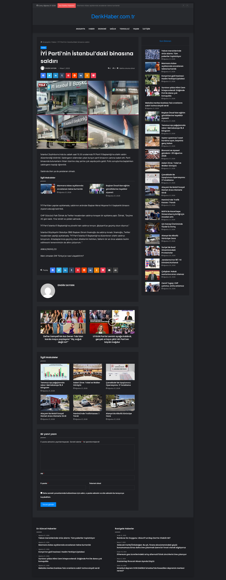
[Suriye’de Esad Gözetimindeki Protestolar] (152, 251)
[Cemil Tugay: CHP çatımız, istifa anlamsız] (152, 287)
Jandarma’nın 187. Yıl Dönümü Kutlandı (171, 261)
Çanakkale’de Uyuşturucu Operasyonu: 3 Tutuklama (118, 383)
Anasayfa (80, 29)
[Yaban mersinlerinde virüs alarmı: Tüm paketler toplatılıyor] (152, 54)
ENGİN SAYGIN (50, 68)
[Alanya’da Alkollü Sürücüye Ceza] (120, 403)
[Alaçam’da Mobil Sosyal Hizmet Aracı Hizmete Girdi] (55, 403)
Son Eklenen (165, 41)
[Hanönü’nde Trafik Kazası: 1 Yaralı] (87, 403)
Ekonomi (102, 29)
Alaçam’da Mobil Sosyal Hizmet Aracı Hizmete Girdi (53, 414)
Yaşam (136, 29)
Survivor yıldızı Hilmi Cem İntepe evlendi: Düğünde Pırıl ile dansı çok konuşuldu (173, 91)
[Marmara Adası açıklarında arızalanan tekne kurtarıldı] (48, 189)
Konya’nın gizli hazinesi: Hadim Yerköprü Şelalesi (96, 5)
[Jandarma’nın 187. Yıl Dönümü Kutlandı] (152, 263)
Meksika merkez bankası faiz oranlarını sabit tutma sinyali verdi (163, 104)
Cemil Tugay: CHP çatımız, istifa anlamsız (173, 284)
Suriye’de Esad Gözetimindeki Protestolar (169, 250)
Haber (91, 29)
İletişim (146, 29)
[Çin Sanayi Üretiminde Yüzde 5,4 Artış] (152, 227)
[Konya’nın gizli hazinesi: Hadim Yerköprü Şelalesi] (152, 79)
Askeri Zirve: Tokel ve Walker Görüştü (86, 383)
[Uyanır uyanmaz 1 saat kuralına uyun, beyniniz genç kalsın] (152, 141)
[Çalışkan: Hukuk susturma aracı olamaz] (152, 275)
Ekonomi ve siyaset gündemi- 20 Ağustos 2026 (172, 153)
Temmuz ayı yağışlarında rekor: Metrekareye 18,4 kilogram (52, 385)
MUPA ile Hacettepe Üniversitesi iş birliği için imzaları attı (173, 214)
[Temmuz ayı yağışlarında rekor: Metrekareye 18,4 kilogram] (55, 372)
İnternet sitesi (95, 483)
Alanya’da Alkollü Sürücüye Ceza (119, 414)
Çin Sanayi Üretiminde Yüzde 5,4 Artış (172, 225)
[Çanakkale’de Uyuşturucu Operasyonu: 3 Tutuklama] (120, 372)
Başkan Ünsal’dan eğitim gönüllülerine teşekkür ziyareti (118, 189)
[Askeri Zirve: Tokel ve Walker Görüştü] (87, 372)
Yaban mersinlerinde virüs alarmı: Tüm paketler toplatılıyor (171, 53)
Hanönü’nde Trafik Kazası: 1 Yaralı (86, 414)
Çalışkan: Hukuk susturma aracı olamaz (173, 273)
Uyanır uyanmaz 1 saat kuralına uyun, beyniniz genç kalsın (172, 141)
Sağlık (113, 29)
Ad (42, 473)
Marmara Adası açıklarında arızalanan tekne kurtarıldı (172, 66)
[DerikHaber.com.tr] (113, 16)
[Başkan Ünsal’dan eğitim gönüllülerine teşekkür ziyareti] (97, 189)
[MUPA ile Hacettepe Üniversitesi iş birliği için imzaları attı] (152, 215)
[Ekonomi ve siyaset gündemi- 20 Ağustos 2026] (152, 154)
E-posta (44, 483)
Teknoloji (124, 29)
